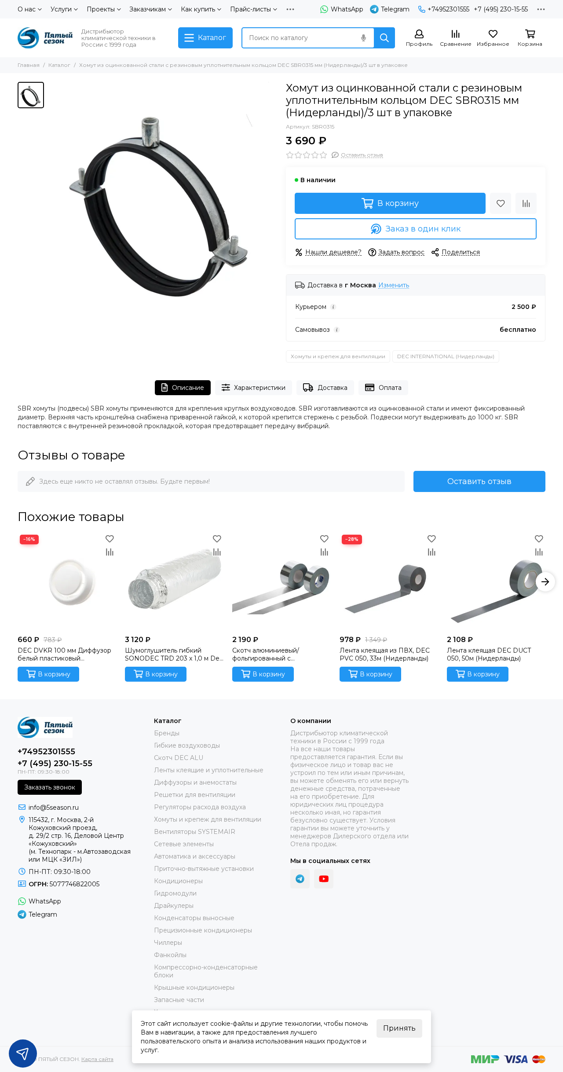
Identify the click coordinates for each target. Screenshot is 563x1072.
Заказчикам (147, 9)
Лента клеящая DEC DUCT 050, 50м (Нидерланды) (489, 654)
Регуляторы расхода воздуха (200, 807)
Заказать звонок (49, 787)
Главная (29, 65)
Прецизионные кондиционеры (203, 930)
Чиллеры (168, 943)
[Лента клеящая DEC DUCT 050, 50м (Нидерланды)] (496, 581)
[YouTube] (323, 878)
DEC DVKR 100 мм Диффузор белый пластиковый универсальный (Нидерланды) (65, 654)
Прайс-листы (250, 9)
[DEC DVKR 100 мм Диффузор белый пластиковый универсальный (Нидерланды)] (67, 581)
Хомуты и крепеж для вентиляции (338, 356)
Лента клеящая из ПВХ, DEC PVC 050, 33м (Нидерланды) (385, 654)
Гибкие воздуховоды (187, 745)
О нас (27, 9)
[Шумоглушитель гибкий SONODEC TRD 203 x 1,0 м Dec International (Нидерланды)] (174, 581)
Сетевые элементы (184, 844)
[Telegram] (300, 878)
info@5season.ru (54, 807)
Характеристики (259, 388)
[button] (17, 581)
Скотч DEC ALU (178, 758)
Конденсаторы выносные (194, 918)
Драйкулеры (174, 906)
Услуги (61, 9)
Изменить (393, 285)
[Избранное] (500, 203)
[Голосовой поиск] (363, 37)
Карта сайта (97, 1059)
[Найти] (384, 37)
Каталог (59, 65)
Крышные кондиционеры (194, 987)
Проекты (101, 9)
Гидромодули (175, 893)
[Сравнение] (526, 203)
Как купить (198, 9)
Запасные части (179, 1000)
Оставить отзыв (479, 481)
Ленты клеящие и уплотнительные (208, 770)
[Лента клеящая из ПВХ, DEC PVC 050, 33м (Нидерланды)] (389, 581)
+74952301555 (448, 9)
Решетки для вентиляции (194, 795)
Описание (188, 388)
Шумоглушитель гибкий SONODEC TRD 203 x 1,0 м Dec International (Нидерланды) (174, 654)
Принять (399, 1028)
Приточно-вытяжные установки (204, 869)
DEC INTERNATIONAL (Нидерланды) (445, 356)
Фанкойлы (170, 955)
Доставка (332, 388)
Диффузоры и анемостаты (195, 782)
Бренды (166, 733)
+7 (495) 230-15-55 (501, 9)
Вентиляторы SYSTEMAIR (194, 832)
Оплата (390, 388)
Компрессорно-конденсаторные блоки (206, 971)
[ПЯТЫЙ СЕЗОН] (45, 37)
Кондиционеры (178, 881)
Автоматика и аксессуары (194, 856)
